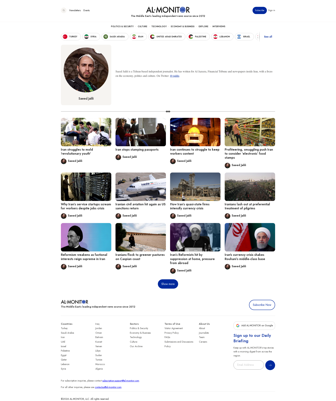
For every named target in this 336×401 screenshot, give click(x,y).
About (202, 328)
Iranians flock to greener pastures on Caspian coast (140, 256)
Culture (142, 26)
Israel (63, 346)
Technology (159, 26)
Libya (97, 350)
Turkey (64, 328)
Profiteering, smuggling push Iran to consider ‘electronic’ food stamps (249, 153)
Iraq (97, 324)
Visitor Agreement (173, 328)
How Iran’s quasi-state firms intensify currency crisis (189, 206)
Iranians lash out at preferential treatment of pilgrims (247, 206)
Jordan (98, 328)
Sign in (271, 10)
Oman (98, 333)
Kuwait (98, 341)
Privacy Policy (171, 333)
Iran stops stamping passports (137, 149)
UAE (63, 341)
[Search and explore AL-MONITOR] (63, 10)
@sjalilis (174, 75)
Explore (203, 26)
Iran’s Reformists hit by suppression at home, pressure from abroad (192, 258)
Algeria (99, 368)
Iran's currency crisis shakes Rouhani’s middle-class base (245, 256)
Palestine (65, 350)
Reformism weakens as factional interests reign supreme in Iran (84, 256)
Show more (168, 284)
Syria (63, 368)
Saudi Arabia (67, 333)
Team (202, 337)
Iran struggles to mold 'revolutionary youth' (77, 151)
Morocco (100, 364)
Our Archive (136, 346)
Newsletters (75, 10)
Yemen (98, 346)
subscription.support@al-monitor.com (120, 380)
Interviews (218, 26)
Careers (203, 341)
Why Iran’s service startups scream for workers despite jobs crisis (86, 206)
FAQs (167, 337)
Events (86, 10)
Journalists (204, 333)
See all (268, 36)
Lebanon (65, 364)
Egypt (63, 355)
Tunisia (98, 359)
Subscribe (259, 10)
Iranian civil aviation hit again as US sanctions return (140, 206)
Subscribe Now (262, 305)
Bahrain (99, 337)
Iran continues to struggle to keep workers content (194, 151)
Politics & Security (122, 26)
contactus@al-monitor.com (108, 387)
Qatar (64, 359)
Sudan (98, 355)
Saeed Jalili (86, 98)
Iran (63, 337)
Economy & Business (182, 26)
